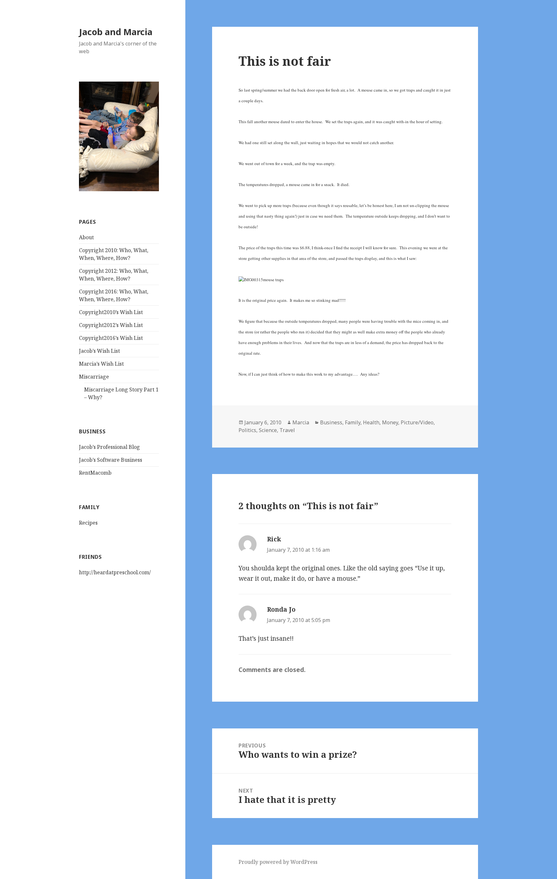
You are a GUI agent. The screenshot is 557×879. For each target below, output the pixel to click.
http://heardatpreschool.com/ (115, 572)
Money (390, 422)
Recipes (88, 522)
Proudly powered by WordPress (278, 861)
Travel (287, 430)
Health (371, 422)
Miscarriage (94, 376)
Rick (274, 539)
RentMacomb (95, 472)
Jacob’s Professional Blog (109, 446)
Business (331, 422)
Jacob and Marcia (115, 32)
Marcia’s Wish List (101, 363)
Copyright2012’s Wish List (111, 325)
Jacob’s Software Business (110, 459)
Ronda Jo (281, 609)
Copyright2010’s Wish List (111, 312)
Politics (247, 430)
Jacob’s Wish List (99, 350)
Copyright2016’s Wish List (111, 337)
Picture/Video (417, 422)
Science (268, 430)
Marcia (300, 422)
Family (352, 422)
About (86, 237)
